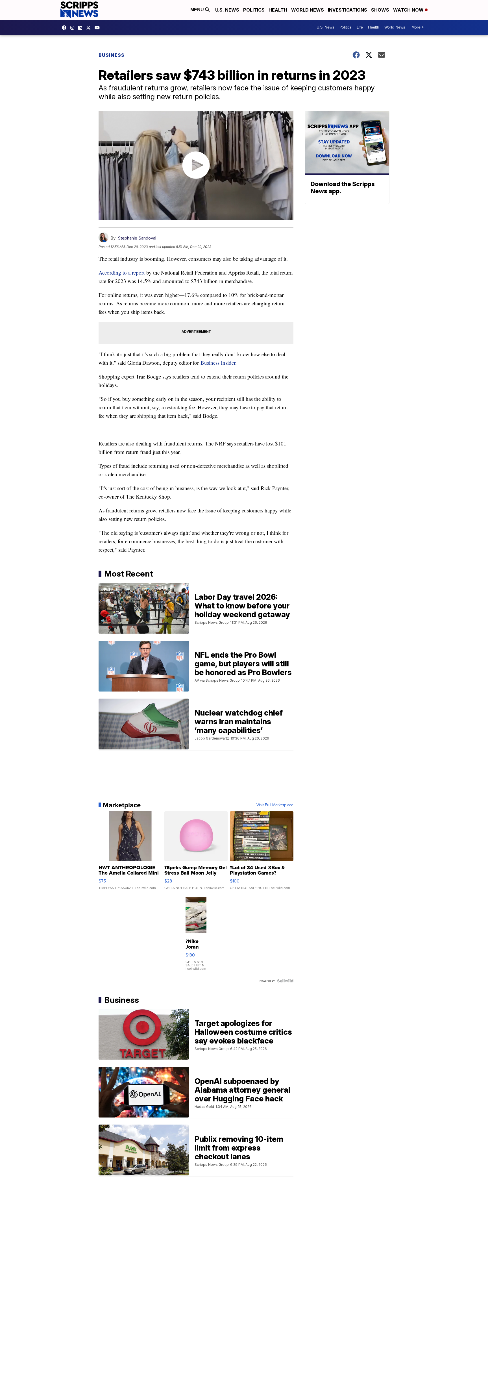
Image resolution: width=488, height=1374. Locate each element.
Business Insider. (219, 362)
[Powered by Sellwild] (285, 981)
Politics (254, 10)
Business (112, 55)
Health (278, 10)
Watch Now (409, 10)
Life (360, 27)
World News (307, 10)
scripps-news (81, 27)
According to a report (122, 272)
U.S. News (227, 10)
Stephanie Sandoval (137, 238)
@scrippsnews (99, 27)
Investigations (347, 10)
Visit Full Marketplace (274, 805)
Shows (380, 10)
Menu (197, 9)
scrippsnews (65, 27)
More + (417, 27)
